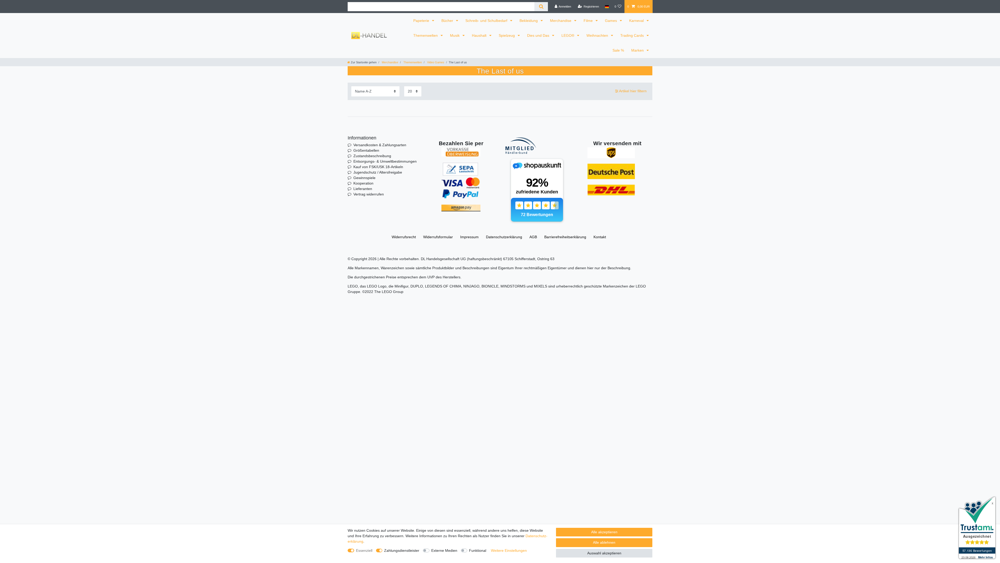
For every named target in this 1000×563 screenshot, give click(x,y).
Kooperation (363, 183)
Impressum (469, 237)
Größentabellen (366, 150)
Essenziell (364, 550)
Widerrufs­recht (404, 237)
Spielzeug (507, 35)
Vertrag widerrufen (368, 194)
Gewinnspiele (364, 178)
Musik (455, 35)
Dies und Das (538, 35)
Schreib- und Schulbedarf (486, 21)
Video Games (435, 62)
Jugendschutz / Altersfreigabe (377, 172)
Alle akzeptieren (604, 532)
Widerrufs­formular (438, 237)
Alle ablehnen (604, 542)
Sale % (618, 50)
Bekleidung (529, 21)
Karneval (637, 21)
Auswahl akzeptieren (604, 553)
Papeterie (421, 21)
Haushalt (480, 35)
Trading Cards (632, 35)
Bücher (447, 21)
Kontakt (599, 237)
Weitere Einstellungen (509, 550)
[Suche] (541, 6)
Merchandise (561, 21)
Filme (589, 21)
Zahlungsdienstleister (401, 550)
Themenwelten (426, 35)
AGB (533, 237)
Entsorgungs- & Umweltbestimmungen (385, 161)
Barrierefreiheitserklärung (565, 237)
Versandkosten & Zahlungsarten (379, 145)
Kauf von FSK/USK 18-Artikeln (378, 167)
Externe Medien (444, 550)
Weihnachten (597, 35)
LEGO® (568, 35)
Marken (638, 50)
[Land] (606, 6)
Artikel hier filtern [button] (633, 91)
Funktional (477, 550)
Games (611, 21)
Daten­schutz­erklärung (504, 237)
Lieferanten (362, 189)
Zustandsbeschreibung (372, 156)
